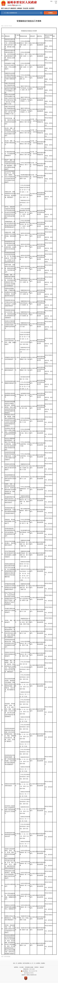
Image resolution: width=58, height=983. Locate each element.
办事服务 (19, 8)
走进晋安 (31, 8)
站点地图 (31, 967)
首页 (2, 8)
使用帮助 (16, 967)
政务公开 (7, 8)
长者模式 (50, 12)
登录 (56, 3)
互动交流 (25, 8)
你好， (51, 1)
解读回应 (13, 8)
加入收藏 (21, 967)
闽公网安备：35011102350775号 (30, 971)
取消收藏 (27, 967)
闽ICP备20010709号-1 (29, 973)
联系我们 (37, 967)
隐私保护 (42, 967)
